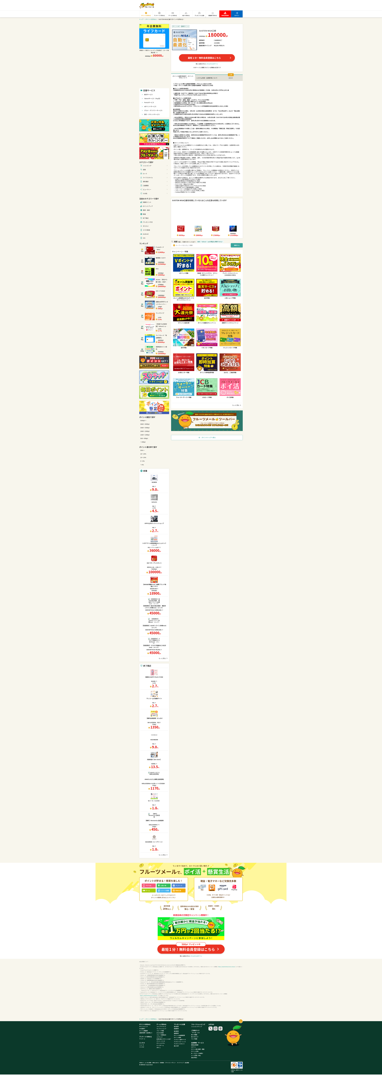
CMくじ (159, 1047)
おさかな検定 (160, 1033)
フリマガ (141, 1047)
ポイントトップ (143, 1026)
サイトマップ (180, 1062)
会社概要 (187, 1062)
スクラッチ (160, 1037)
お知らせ (141, 1062)
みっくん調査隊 (143, 1030)
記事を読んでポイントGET (164, 1039)
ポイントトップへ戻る (207, 437)
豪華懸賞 (176, 1033)
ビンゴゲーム (160, 1045)
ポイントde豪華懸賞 (179, 1035)
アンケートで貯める (159, 15)
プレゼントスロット (179, 1044)
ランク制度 (194, 1039)
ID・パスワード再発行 (197, 1053)
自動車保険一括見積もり (145, 1033)
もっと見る (163, 658)
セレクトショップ (161, 1028)
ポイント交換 (194, 1051)
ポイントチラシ (161, 1043)
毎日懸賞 (176, 1026)
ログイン (236, 15)
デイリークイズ (161, 1041)
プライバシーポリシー (170, 1062)
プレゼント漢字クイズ (180, 1039)
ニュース (141, 1045)
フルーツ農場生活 (161, 1035)
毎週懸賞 (176, 1028)
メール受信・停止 (196, 1055)
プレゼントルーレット (180, 1041)
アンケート (142, 1039)
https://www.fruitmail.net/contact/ (226, 966)
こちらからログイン (212, 64)
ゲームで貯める (173, 15)
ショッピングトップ (196, 1026)
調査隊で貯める (213, 15)
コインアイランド (161, 1026)
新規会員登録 (225, 15)
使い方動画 (194, 1034)
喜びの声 (176, 1046)
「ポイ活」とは (195, 1032)
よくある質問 (148, 1062)
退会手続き (194, 1057)
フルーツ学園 (160, 1030)
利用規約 (162, 1062)
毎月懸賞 (176, 1031)
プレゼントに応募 (199, 15)
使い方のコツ (194, 1037)
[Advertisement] (206, 5)
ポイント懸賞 (177, 1037)
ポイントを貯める (146, 15)
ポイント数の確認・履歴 (197, 1049)
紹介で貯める (186, 15)
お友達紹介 (142, 1028)
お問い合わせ (155, 1062)
